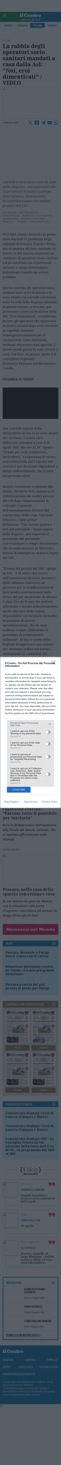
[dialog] (30, 732)
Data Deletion (11, 801)
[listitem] (30, 724)
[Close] (54, 663)
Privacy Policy (49, 801)
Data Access (30, 801)
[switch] (48, 732)
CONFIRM (19, 789)
